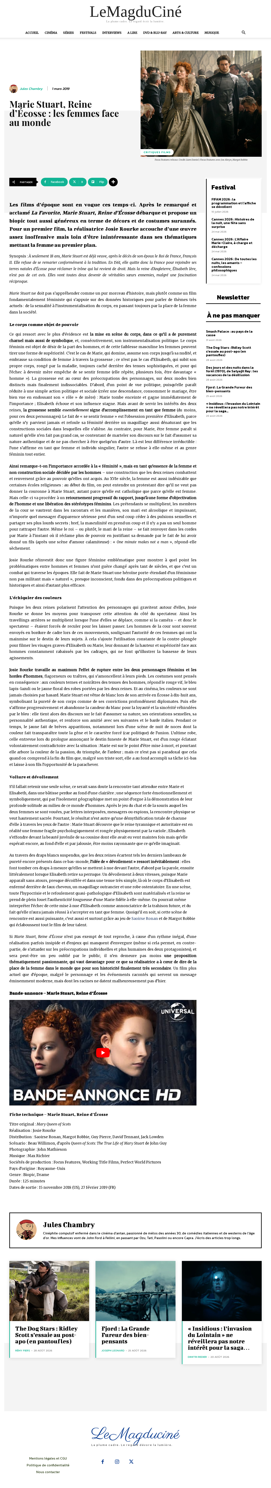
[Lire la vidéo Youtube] (102, 1052)
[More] (113, 182)
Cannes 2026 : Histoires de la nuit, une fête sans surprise (233, 223)
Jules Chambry (31, 89)
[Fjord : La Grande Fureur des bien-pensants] (135, 1291)
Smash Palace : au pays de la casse (229, 333)
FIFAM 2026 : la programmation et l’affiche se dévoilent (234, 203)
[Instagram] (117, 1462)
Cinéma (51, 33)
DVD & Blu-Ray (155, 33)
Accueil (32, 33)
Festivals (88, 33)
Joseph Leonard (112, 1350)
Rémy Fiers (22, 1350)
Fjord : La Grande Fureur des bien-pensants (229, 389)
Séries (68, 33)
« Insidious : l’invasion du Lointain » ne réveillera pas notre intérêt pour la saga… (233, 407)
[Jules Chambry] (14, 89)
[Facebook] (103, 1462)
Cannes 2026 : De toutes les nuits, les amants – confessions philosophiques (234, 264)
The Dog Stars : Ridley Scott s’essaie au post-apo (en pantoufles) (228, 351)
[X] (131, 1462)
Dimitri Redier (197, 1357)
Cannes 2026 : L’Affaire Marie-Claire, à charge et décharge (232, 243)
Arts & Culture (186, 33)
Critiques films (157, 152)
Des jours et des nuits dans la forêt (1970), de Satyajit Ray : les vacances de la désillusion (232, 371)
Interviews (112, 33)
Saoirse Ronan (144, 918)
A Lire (132, 33)
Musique (212, 33)
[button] (243, 33)
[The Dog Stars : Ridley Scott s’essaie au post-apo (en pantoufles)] (49, 1291)
